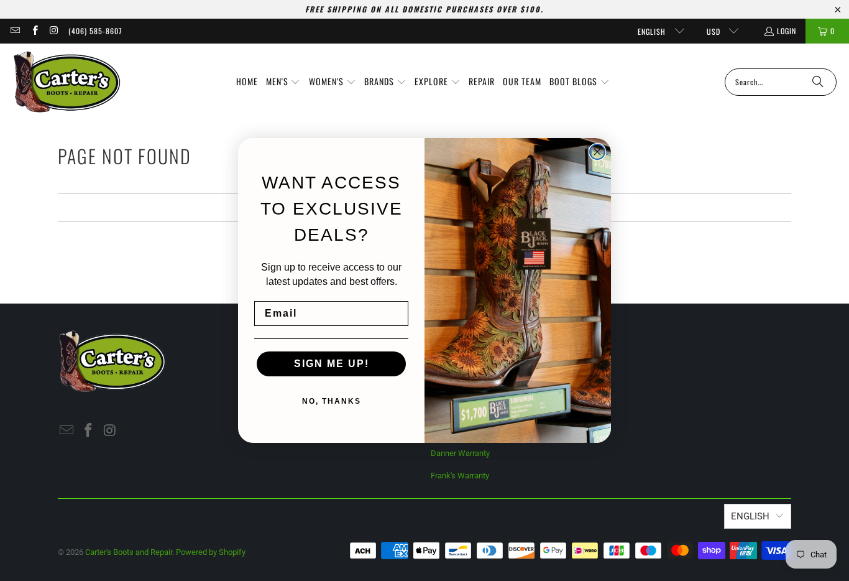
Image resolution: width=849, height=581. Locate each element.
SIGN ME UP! (331, 363)
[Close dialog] (597, 151)
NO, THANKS (331, 401)
